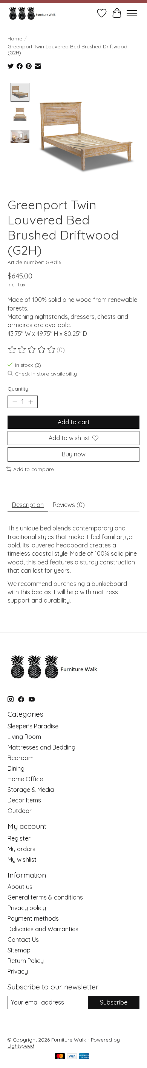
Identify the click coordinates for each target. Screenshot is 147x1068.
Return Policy (26, 960)
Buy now (74, 454)
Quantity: (18, 389)
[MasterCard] (60, 1056)
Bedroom (21, 758)
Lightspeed (21, 1046)
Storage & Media (31, 789)
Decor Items (24, 800)
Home (15, 39)
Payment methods (33, 918)
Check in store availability (46, 374)
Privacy (18, 971)
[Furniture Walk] (32, 13)
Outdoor (20, 811)
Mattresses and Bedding (41, 747)
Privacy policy (27, 908)
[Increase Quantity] (30, 402)
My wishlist (22, 859)
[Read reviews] (32, 349)
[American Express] (84, 1056)
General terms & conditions (45, 897)
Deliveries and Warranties (43, 929)
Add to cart (74, 422)
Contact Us (23, 939)
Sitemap (19, 950)
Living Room (24, 736)
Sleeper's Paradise (33, 726)
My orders (21, 849)
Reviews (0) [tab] (69, 504)
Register (19, 838)
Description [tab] (28, 504)
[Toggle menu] (131, 13)
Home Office (25, 779)
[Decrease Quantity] (15, 402)
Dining (16, 768)
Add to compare (33, 469)
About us (20, 886)
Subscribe (113, 1002)
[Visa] (72, 1056)
